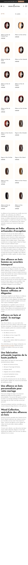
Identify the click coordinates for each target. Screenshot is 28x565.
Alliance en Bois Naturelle (21, 59)
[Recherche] (3, 6)
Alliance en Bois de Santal (5, 60)
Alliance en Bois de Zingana (19, 84)
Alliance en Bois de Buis (20, 34)
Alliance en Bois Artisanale (4, 181)
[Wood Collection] (14, 6)
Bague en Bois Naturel (20, 157)
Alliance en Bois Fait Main (21, 108)
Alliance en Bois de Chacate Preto (5, 35)
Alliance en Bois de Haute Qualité (5, 205)
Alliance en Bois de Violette (5, 109)
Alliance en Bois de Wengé (5, 84)
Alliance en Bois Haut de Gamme (7, 133)
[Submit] (7, 29)
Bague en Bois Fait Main (6, 157)
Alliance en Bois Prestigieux (18, 205)
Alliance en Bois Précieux (21, 180)
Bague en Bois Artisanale (21, 133)
